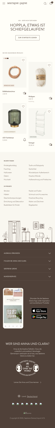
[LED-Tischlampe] (14, 118)
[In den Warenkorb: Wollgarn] (50, 98)
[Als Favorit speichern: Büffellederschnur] (23, 60)
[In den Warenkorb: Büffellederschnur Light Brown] (24, 93)
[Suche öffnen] (45, 3)
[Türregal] (40, 123)
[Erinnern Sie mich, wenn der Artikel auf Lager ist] (24, 139)
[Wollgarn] (40, 77)
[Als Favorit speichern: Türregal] (49, 111)
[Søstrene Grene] (17, 3)
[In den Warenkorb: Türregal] (50, 144)
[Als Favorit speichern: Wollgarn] (49, 65)
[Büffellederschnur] (14, 72)
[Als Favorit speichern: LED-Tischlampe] (23, 106)
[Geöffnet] (4, 3)
